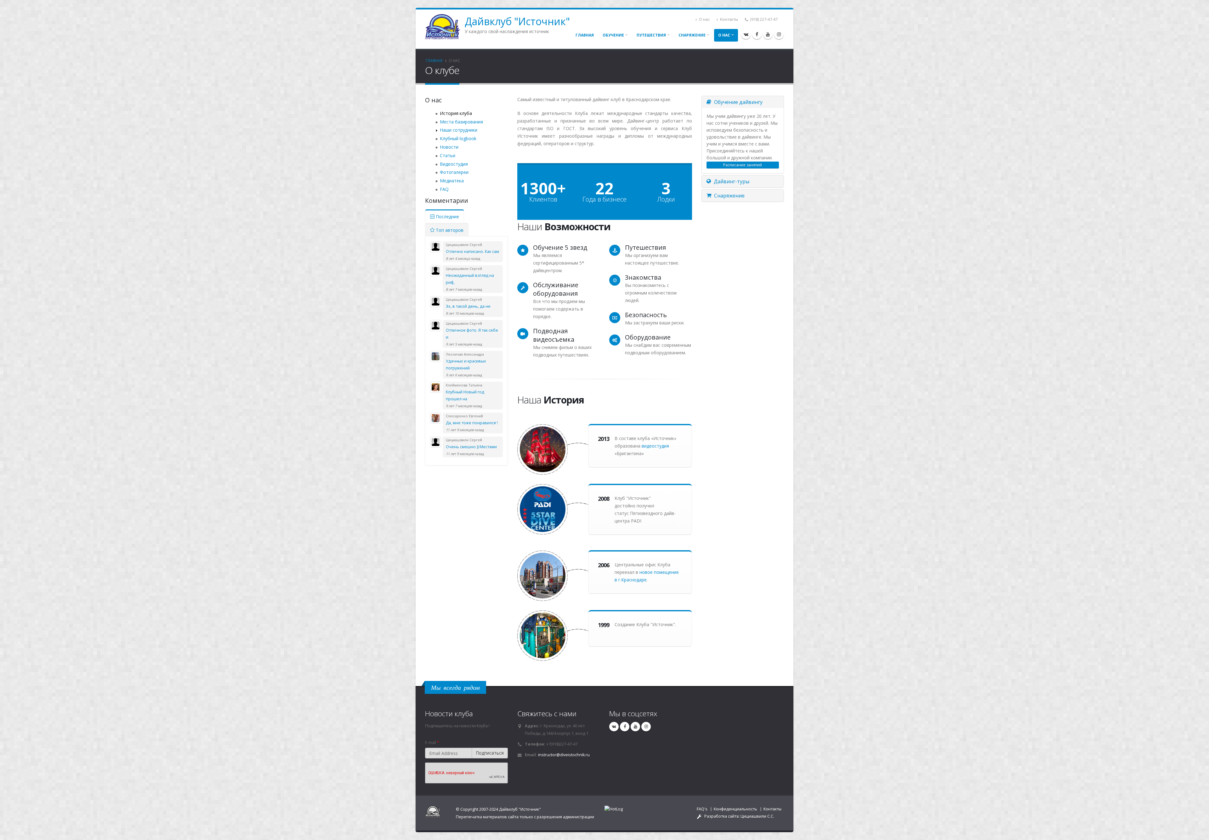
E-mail (432, 742)
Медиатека (452, 181)
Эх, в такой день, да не (468, 306)
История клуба (456, 113)
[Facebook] (757, 34)
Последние (446, 217)
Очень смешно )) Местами (471, 446)
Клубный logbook (458, 138)
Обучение (613, 35)
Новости (449, 147)
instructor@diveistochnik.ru (564, 754)
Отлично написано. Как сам (472, 251)
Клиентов (543, 199)
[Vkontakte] (746, 34)
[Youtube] (768, 34)
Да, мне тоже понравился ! (472, 423)
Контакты (728, 19)
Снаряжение (692, 35)
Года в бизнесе (604, 199)
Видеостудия (454, 164)
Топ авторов (448, 230)
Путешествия (651, 35)
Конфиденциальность (735, 809)
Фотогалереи (454, 172)
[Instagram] (779, 34)
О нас (704, 19)
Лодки (666, 199)
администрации (578, 817)
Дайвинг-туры (730, 181)
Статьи (447, 155)
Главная (585, 35)
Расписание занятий (742, 165)
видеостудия (655, 446)
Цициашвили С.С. (757, 816)
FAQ (444, 189)
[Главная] (445, 26)
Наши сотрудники (458, 130)
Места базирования (461, 122)
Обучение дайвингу (738, 102)
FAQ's (702, 809)
